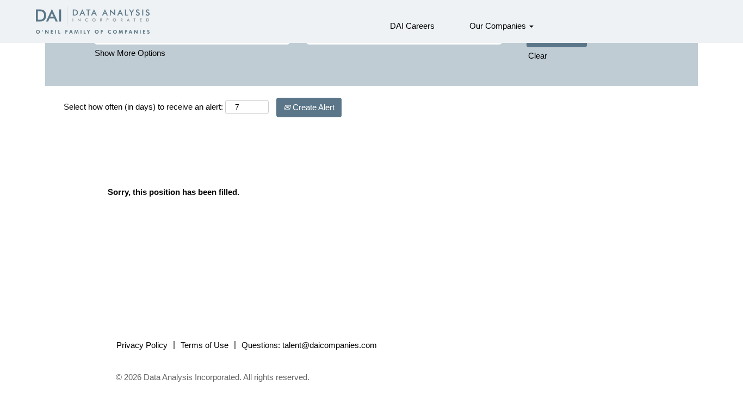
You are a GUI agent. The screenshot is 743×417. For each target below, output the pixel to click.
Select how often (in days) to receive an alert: (143, 106)
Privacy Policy (142, 345)
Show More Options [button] (130, 53)
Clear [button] (537, 55)
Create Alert (312, 107)
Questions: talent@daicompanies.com (309, 345)
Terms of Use (204, 345)
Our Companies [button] (498, 25)
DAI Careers (412, 25)
